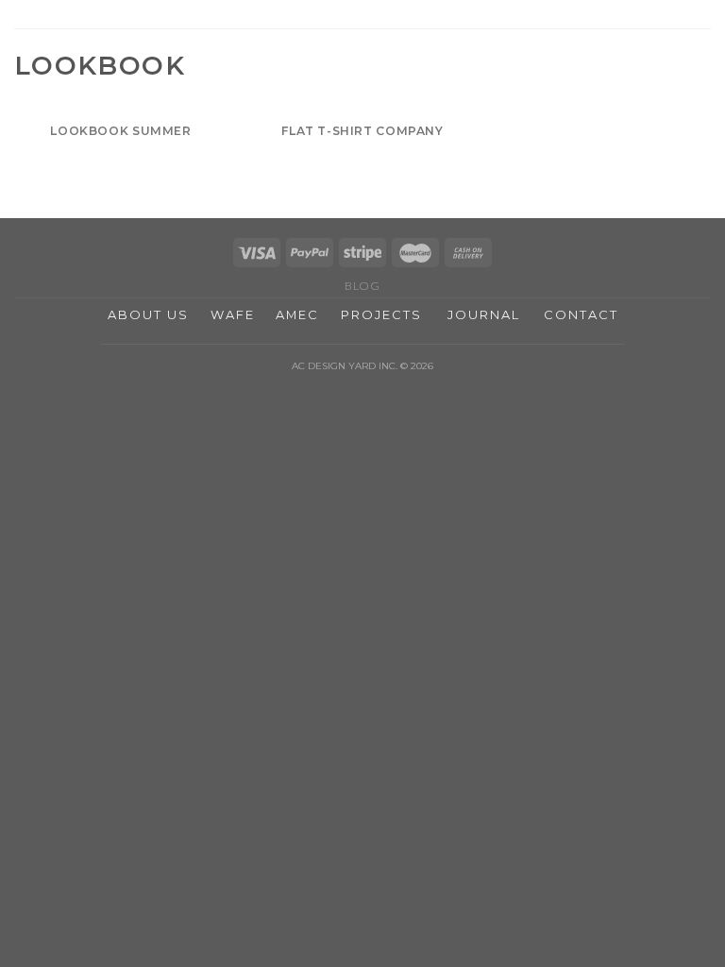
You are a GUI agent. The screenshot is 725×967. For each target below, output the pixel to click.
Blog (362, 286)
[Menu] (699, 23)
